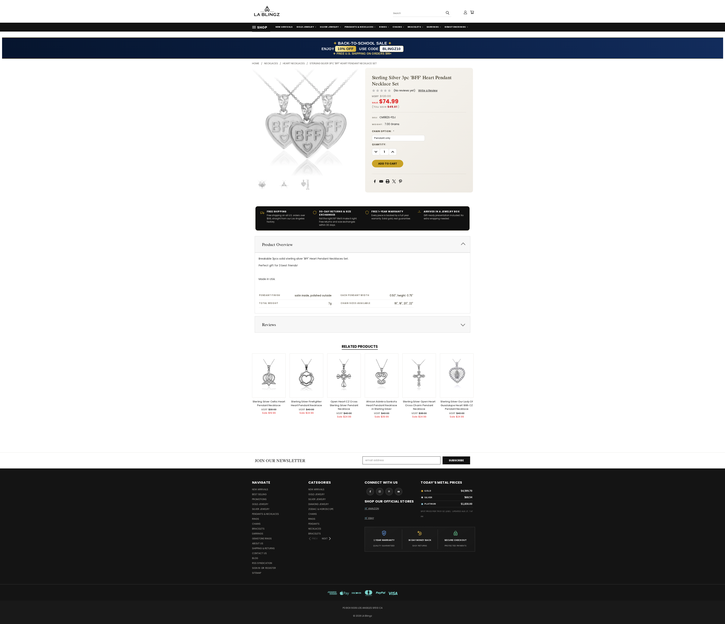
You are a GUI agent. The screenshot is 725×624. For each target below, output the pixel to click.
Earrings (433, 26)
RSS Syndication (262, 563)
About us (257, 543)
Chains (397, 26)
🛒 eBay (369, 518)
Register (270, 568)
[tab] (362, 244)
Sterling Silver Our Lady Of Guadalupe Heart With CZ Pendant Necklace (456, 405)
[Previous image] (258, 122)
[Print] (387, 181)
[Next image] (354, 122)
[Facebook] (375, 181)
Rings (383, 26)
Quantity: (379, 144)
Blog (255, 558)
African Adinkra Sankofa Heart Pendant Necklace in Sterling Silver (381, 405)
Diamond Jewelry (318, 504)
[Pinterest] (400, 181)
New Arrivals (284, 26)
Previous (715, 612)
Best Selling (259, 494)
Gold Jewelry (305, 26)
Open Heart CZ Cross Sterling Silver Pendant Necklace (344, 405)
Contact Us (259, 553)
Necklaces (314, 528)
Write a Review (427, 90)
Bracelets (414, 26)
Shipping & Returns (263, 548)
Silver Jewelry (329, 26)
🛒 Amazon (372, 508)
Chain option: (383, 131)
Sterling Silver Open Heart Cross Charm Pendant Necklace (419, 405)
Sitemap (256, 573)
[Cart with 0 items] (472, 12)
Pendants (313, 523)
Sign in (256, 568)
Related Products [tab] (360, 346)
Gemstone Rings (455, 26)
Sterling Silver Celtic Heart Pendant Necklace (269, 403)
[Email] (381, 181)
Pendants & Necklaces (359, 26)
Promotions (259, 499)
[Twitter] (394, 181)
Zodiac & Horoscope (320, 509)
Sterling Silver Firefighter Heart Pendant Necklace (306, 403)
